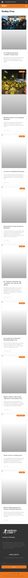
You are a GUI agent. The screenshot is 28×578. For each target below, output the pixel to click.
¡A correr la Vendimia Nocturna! (14, 171)
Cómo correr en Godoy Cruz (13, 455)
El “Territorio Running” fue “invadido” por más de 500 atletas (12, 283)
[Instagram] (12, 573)
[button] (26, 2)
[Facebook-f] (15, 573)
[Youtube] (17, 573)
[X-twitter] (10, 573)
